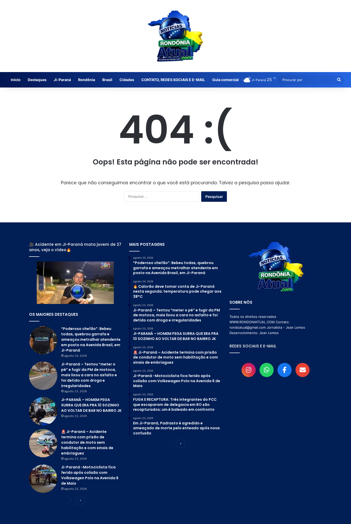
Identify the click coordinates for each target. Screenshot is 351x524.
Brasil (107, 79)
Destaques (37, 79)
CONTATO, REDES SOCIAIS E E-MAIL (173, 79)
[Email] (302, 370)
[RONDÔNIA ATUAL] (175, 36)
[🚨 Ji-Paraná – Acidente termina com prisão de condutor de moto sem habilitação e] (43, 443)
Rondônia (86, 79)
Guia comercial (225, 79)
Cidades (126, 79)
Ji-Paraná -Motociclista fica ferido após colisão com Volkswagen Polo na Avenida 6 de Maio (89, 475)
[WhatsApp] (267, 370)
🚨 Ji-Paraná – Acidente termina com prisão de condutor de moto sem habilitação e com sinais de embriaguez (87, 442)
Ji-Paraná (62, 79)
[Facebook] (285, 370)
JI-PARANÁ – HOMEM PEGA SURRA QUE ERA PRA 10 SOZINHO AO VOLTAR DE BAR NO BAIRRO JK (91, 405)
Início (16, 79)
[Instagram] (249, 370)
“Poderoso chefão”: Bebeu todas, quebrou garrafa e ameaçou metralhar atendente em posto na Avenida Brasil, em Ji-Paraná (91, 339)
